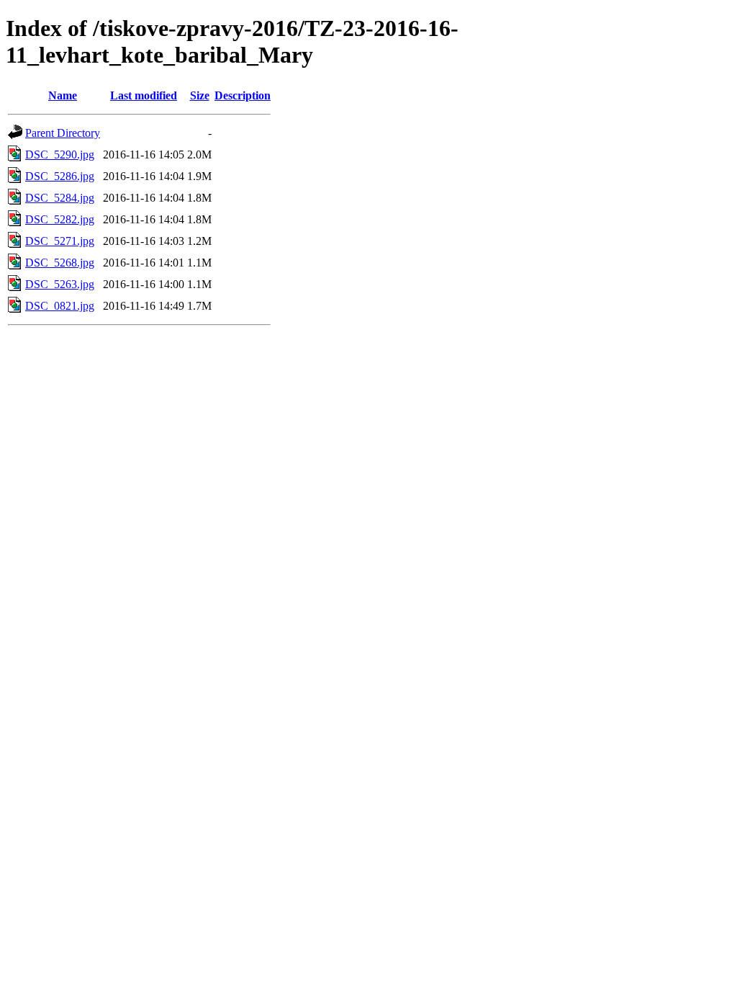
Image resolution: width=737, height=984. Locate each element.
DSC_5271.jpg (59, 241)
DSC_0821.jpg (59, 306)
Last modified (143, 95)
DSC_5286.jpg (59, 176)
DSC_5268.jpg (59, 262)
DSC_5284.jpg (59, 198)
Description (242, 95)
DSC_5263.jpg (59, 284)
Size (199, 95)
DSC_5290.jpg (59, 154)
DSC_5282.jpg (59, 219)
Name (62, 95)
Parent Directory (62, 133)
